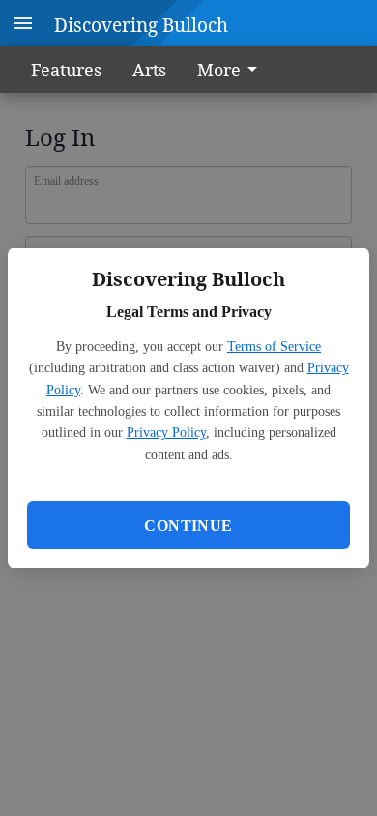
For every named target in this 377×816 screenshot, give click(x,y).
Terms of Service (274, 346)
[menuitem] (232, 69)
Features (66, 69)
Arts (149, 69)
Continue (188, 525)
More (219, 69)
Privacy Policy (166, 432)
